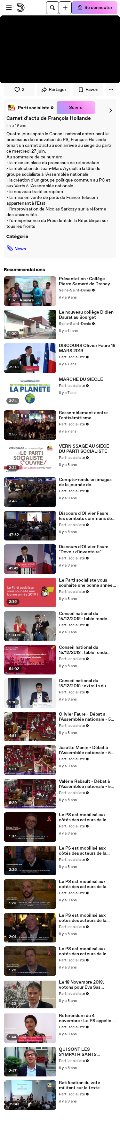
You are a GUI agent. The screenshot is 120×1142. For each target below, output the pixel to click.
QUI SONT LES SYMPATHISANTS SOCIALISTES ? (78, 1052)
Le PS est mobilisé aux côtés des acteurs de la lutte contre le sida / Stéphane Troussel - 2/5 (83, 817)
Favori (92, 90)
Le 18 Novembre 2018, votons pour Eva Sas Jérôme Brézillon (81, 985)
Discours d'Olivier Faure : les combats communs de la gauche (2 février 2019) (85, 516)
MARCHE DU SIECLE (81, 379)
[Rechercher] (52, 7)
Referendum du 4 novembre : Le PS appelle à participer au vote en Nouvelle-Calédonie (87, 1018)
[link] (30, 108)
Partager (57, 90)
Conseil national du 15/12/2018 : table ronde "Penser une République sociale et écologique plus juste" (86, 650)
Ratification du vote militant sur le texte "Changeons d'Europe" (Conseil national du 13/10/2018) (81, 1085)
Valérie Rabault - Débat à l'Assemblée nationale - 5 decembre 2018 (85, 784)
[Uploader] (65, 7)
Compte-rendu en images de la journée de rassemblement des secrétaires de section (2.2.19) (85, 482)
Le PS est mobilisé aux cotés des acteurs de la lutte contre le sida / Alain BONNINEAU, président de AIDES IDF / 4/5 (86, 918)
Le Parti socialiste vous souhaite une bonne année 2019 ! (86, 583)
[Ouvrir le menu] (9, 7)
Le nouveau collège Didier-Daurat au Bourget (87, 315)
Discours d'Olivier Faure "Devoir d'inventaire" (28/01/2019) (83, 549)
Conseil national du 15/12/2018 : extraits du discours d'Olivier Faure (83, 683)
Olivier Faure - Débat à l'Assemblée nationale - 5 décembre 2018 (85, 717)
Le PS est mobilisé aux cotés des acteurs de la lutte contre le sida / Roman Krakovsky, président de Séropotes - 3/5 (84, 951)
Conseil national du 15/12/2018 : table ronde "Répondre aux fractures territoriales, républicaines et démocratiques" (86, 616)
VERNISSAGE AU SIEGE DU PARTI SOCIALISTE (84, 449)
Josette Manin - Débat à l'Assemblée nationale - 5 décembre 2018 (85, 750)
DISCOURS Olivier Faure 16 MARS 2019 (87, 348)
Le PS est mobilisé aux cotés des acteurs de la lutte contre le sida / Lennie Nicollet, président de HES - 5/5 (87, 884)
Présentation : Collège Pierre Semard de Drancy (84, 281)
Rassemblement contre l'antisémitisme (83, 415)
